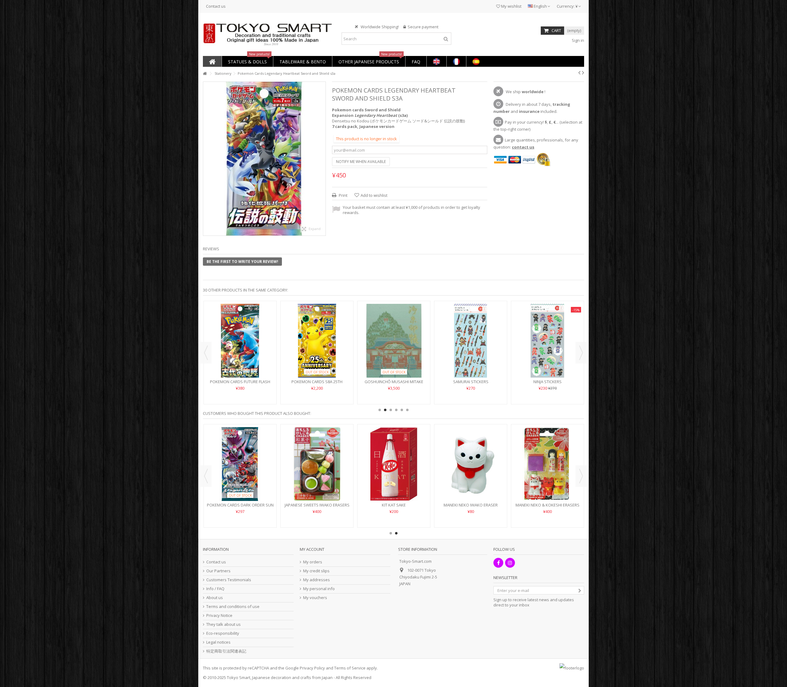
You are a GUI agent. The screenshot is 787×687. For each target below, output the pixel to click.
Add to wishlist (374, 195)
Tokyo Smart (238, 677)
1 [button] (379, 410)
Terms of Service (350, 668)
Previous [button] (206, 352)
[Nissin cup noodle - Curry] (470, 464)
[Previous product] (579, 72)
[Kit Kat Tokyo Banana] (393, 464)
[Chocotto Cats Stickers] (240, 331)
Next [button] (581, 352)
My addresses (316, 579)
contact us (523, 147)
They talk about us (223, 624)
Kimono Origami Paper (317, 363)
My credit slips (316, 571)
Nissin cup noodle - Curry (470, 505)
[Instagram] (510, 563)
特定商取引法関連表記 (226, 651)
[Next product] (583, 72)
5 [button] (402, 410)
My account (312, 549)
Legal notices (218, 642)
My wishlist (510, 6)
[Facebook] (498, 563)
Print (342, 195)
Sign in (577, 40)
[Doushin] (316, 464)
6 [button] (407, 410)
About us (214, 597)
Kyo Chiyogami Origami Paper (394, 363)
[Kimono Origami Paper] (316, 331)
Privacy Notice (219, 615)
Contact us (216, 6)
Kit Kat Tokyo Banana (394, 505)
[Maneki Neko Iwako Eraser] (547, 331)
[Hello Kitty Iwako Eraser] (470, 331)
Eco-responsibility (222, 633)
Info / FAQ (215, 588)
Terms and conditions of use (232, 606)
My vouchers (315, 597)
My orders (312, 562)
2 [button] (385, 410)
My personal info (319, 588)
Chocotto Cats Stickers (240, 363)
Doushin (317, 505)
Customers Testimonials (228, 579)
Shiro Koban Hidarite (240, 505)
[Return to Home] (205, 73)
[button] (247, 61)
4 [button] (396, 410)
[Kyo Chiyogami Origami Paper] (393, 331)
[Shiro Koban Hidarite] (240, 464)
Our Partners (218, 571)
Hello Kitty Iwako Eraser (470, 363)
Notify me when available (361, 161)
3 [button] (391, 410)
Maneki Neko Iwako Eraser (547, 363)
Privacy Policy (312, 668)
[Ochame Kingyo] (547, 464)
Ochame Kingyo (548, 505)
